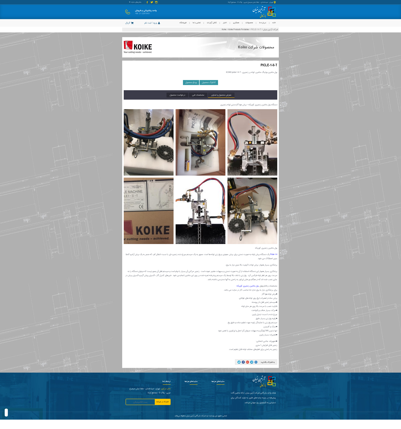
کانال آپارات (212, 23)
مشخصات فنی (198, 95)
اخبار (225, 23)
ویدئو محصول (191, 82)
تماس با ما (197, 23)
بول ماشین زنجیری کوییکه (248, 286)
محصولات (249, 23)
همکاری (236, 23)
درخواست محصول (177, 95)
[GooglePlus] (247, 362)
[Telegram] (251, 362)
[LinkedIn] (256, 362)
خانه (274, 23)
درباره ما (262, 23)
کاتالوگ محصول (209, 82)
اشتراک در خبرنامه (162, 401)
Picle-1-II (273, 254)
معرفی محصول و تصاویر (221, 95)
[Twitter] (239, 362)
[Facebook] (243, 362)
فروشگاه (183, 23)
